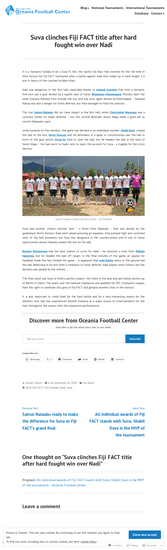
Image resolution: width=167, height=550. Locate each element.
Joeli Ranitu (106, 260)
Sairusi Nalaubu (43, 112)
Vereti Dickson (57, 135)
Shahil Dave (128, 130)
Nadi (62, 387)
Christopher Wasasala (123, 112)
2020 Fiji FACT (34, 387)
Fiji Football (51, 387)
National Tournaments (107, 8)
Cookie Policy (89, 541)
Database (142, 13)
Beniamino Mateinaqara (106, 94)
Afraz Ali (60, 139)
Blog (84, 8)
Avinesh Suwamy (106, 90)
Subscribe (135, 338)
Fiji (84, 383)
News (90, 383)
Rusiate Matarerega (34, 251)
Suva (69, 387)
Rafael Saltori (34, 383)
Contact (156, 13)
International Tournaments (145, 8)
